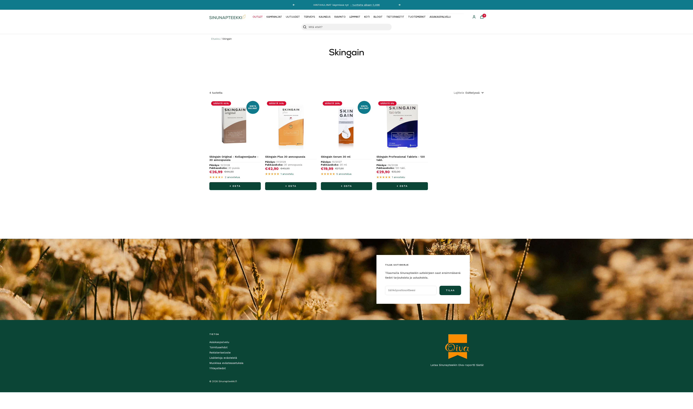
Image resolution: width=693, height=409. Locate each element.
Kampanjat (274, 17)
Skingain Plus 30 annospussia (285, 156)
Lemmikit (354, 17)
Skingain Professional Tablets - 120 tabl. (400, 158)
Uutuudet (293, 17)
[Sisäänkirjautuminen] (474, 16)
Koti (367, 17)
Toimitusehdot (218, 347)
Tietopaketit (395, 17)
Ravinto (340, 17)
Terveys (309, 17)
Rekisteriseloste (220, 352)
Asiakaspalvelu (440, 17)
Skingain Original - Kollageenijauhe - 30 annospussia (233, 158)
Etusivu (215, 38)
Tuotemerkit (417, 17)
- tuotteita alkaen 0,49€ (365, 4)
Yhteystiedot (217, 368)
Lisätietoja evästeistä (223, 357)
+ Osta (235, 186)
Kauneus (325, 17)
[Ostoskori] (482, 17)
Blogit (378, 17)
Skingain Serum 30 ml (335, 156)
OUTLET (258, 17)
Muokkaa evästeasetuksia (226, 363)
